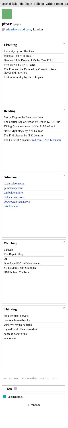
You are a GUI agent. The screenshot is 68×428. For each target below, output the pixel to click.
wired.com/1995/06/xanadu (45, 140)
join (21, 3)
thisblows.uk (11, 206)
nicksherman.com (14, 197)
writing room (54, 3)
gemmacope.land (13, 188)
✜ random (33, 404)
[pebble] (3, 30)
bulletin (39, 3)
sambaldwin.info (13, 192)
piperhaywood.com (18, 29)
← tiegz (7, 388)
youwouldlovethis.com (17, 201)
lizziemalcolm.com (14, 183)
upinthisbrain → (17, 396)
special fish (9, 3)
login (28, 3)
